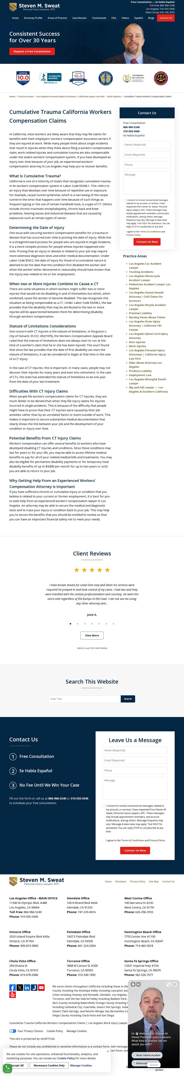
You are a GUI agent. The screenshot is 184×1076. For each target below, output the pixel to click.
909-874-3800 (29, 946)
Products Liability (140, 371)
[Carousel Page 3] (84, 623)
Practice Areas (25, 96)
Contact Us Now (147, 241)
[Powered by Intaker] (159, 1070)
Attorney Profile (33, 18)
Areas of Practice (57, 18)
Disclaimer (121, 881)
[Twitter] (20, 987)
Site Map (154, 881)
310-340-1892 (87, 975)
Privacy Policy (133, 235)
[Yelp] (12, 995)
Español (138, 18)
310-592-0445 (167, 8)
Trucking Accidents (141, 272)
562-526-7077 (144, 975)
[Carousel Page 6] (106, 623)
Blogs (151, 18)
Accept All (17, 1065)
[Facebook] (12, 987)
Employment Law (140, 375)
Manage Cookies (77, 1031)
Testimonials (99, 18)
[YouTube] (41, 987)
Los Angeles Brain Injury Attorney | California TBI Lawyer (145, 325)
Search (128, 698)
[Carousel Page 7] (113, 623)
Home (15, 18)
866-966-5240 (167, 5)
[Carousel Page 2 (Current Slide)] (77, 623)
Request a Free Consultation (32, 51)
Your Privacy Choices (30, 1031)
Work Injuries (114, 96)
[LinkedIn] (27, 987)
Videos (125, 18)
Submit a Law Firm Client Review (92, 648)
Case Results (79, 18)
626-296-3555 (167, 12)
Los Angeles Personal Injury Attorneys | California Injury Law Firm (70, 96)
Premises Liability (140, 313)
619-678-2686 (29, 975)
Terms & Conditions (150, 231)
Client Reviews (92, 553)
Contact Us (166, 18)
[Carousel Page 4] (92, 623)
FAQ (114, 18)
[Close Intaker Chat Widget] (174, 984)
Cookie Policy (55, 1031)
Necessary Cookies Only (49, 1065)
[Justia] (34, 987)
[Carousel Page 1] (70, 623)
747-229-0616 (87, 912)
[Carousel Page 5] (99, 623)
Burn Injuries (137, 342)
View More (92, 635)
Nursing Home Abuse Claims (147, 317)
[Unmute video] (133, 984)
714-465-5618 (144, 946)
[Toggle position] (168, 984)
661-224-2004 (87, 946)
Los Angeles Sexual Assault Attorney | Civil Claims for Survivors (146, 296)
